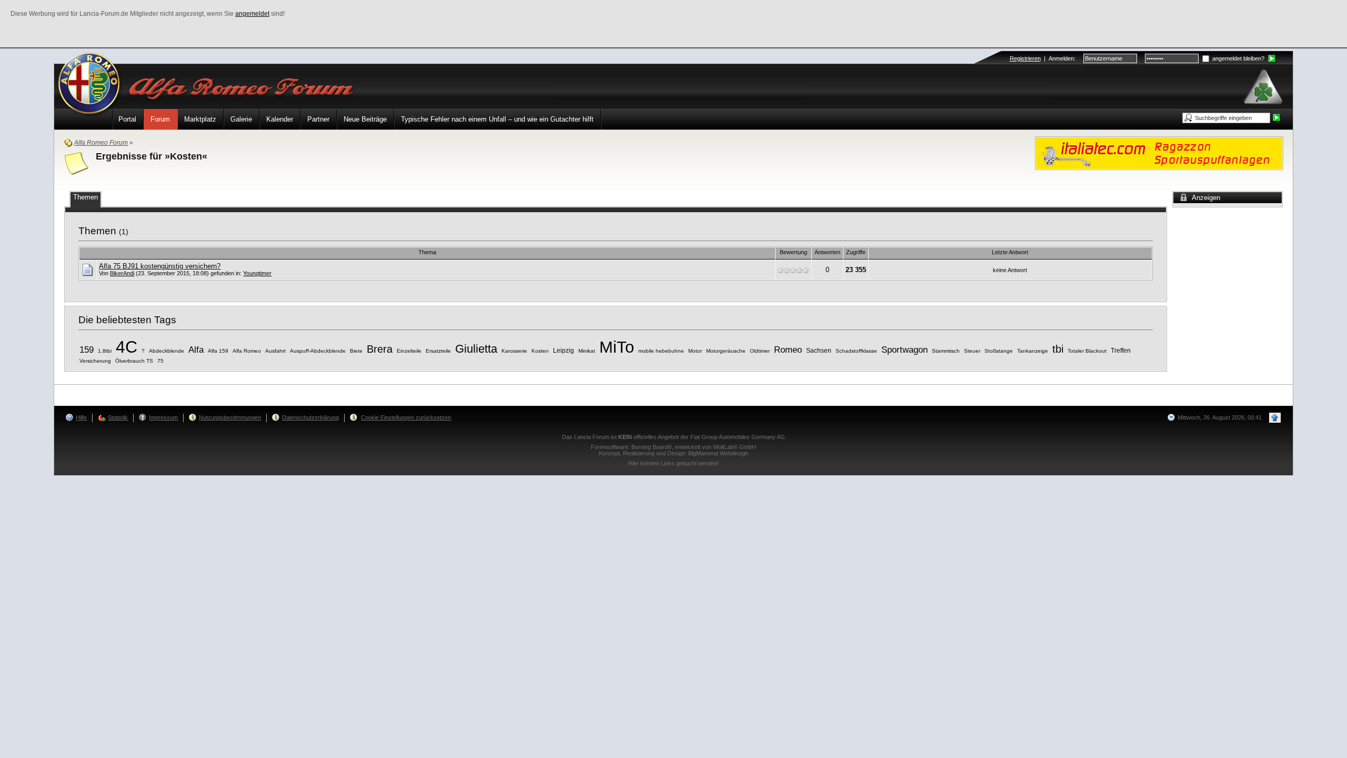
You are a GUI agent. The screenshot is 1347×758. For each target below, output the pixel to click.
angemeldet (252, 14)
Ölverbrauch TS (134, 361)
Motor (695, 351)
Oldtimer (760, 351)
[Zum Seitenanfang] (1275, 418)
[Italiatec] (1159, 152)
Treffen (1121, 350)
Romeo (788, 350)
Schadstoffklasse (856, 351)
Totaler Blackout (1087, 351)
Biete (356, 351)
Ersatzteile (438, 351)
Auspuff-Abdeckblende (318, 351)
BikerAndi (122, 273)
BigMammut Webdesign (718, 453)
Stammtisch (946, 351)
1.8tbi (105, 351)
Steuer (972, 351)
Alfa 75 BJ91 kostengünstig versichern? (159, 266)
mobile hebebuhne (661, 351)
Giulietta (476, 348)
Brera (380, 349)
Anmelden (1061, 58)
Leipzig (563, 350)
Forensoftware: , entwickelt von (673, 447)
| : (1042, 58)
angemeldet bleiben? (1237, 58)
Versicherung (95, 361)
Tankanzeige (1032, 351)
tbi (1057, 349)
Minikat (586, 351)
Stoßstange (998, 351)
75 (160, 361)
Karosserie (514, 351)
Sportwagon (904, 350)
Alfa (196, 350)
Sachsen (818, 350)
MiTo (616, 347)
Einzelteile (409, 351)
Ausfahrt (275, 351)
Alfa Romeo (247, 351)
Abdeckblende (166, 351)
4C (126, 346)
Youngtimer (257, 273)
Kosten (540, 351)
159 (86, 350)
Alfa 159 (218, 351)
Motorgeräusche (726, 351)
